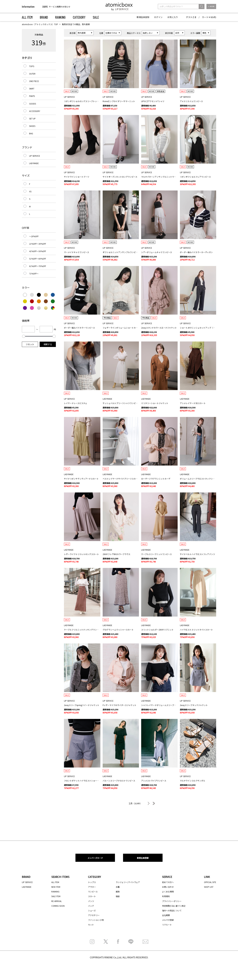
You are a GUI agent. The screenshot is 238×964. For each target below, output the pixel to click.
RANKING (60, 17)
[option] (62, 6)
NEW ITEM (55, 886)
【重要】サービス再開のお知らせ (55, 6)
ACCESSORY (34, 111)
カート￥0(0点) (209, 17)
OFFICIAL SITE (210, 882)
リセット (30, 344)
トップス (92, 882)
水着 (118, 886)
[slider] (23, 336)
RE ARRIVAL (56, 901)
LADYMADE (34, 163)
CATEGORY (79, 17)
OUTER (32, 73)
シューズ (92, 910)
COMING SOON (58, 905)
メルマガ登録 (168, 919)
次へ (148, 803)
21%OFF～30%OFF (37, 243)
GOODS (32, 103)
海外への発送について (171, 910)
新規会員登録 (143, 17)
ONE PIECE (34, 81)
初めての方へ (168, 882)
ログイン (158, 17)
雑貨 (118, 891)
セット (91, 924)
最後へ (153, 803)
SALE (96, 17)
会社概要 (166, 915)
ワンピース (93, 891)
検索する (48, 344)
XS (30, 191)
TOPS (31, 66)
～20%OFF (34, 236)
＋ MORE (211, 6)
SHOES (32, 126)
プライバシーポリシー (171, 901)
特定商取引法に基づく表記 (173, 905)
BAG (31, 133)
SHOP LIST (208, 886)
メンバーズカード (95, 857)
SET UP (32, 118)
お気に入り (172, 17)
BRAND (44, 17)
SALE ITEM (55, 896)
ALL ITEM (27, 17)
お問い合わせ (168, 886)
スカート (92, 896)
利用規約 (166, 896)
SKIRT (31, 88)
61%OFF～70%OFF (37, 266)
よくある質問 (168, 891)
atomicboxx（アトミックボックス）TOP (40, 24)
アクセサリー (94, 915)
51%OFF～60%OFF (37, 258)
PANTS (32, 96)
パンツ (91, 901)
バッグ (91, 905)
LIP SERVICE (34, 155)
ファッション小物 (96, 919)
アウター (92, 886)
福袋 (118, 896)
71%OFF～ (34, 273)
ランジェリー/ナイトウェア (128, 882)
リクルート (167, 924)
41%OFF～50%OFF (37, 251)
